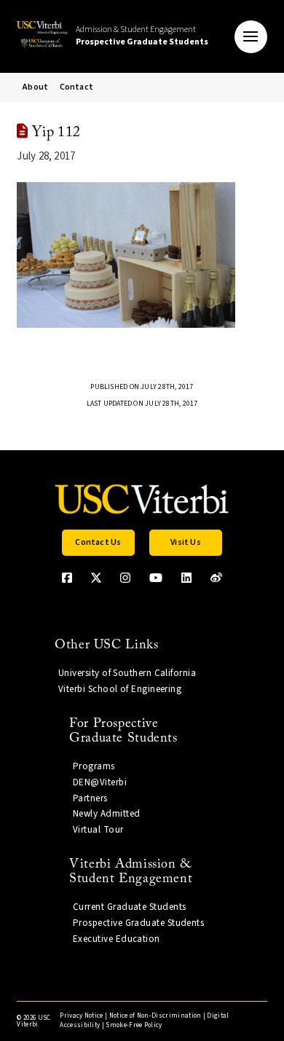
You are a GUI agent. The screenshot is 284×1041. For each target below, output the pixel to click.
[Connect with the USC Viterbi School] (216, 578)
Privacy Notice (81, 1016)
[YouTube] (155, 578)
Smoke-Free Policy (134, 1025)
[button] (250, 36)
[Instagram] (125, 578)
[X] (96, 578)
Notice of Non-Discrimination (155, 1016)
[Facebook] (67, 578)
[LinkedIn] (186, 578)
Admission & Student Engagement (142, 35)
